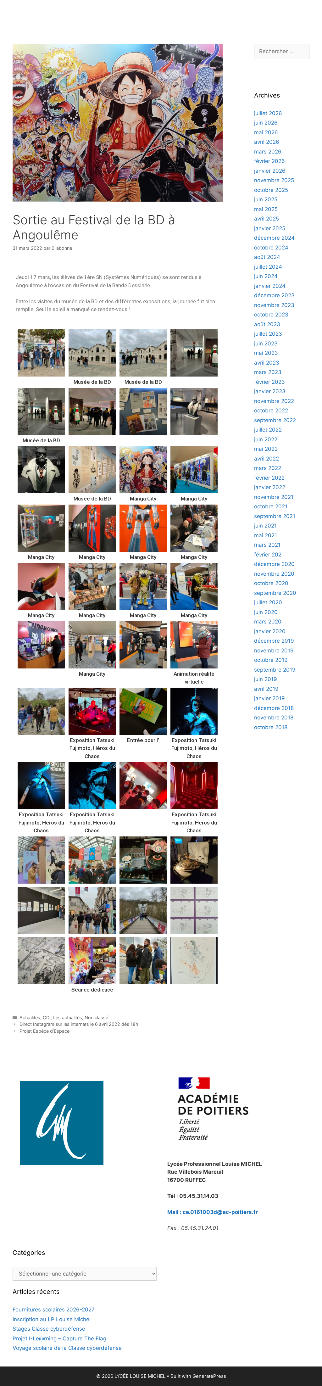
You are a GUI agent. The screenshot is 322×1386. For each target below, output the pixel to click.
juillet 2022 (268, 430)
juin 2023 (266, 343)
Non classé (96, 1017)
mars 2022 (267, 468)
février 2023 (269, 382)
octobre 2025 (271, 190)
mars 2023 (267, 372)
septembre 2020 (275, 593)
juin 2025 (265, 199)
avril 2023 (266, 363)
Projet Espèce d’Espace (44, 1031)
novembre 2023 (274, 305)
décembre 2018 (274, 708)
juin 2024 (266, 276)
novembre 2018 (273, 717)
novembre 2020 (274, 574)
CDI (47, 1017)
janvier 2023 (270, 391)
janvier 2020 (270, 631)
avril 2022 (266, 458)
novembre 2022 (274, 401)
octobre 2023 (271, 314)
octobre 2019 (271, 660)
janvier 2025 (269, 228)
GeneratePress (209, 1376)
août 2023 (267, 324)
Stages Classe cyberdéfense (49, 1329)
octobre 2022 (271, 410)
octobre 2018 (270, 727)
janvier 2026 (270, 171)
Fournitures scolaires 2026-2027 (54, 1309)
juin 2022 (265, 439)
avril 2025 (266, 218)
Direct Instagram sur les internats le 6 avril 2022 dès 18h (78, 1024)
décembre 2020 (274, 564)
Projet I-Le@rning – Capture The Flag (59, 1338)
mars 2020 (267, 621)
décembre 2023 (274, 295)
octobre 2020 (271, 583)
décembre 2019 (274, 641)
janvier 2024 (270, 286)
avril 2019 (266, 689)
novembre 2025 (274, 180)
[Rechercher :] (281, 51)
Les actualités (67, 1017)
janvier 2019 (269, 698)
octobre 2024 (271, 247)
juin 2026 (266, 123)
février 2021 (269, 554)
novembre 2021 (273, 497)
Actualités (29, 1017)
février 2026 (269, 161)
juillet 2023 (268, 334)
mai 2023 (266, 353)
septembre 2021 (274, 516)
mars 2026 (267, 151)
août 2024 (267, 257)
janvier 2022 (269, 487)
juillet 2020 (268, 602)
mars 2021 (267, 545)
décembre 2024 (274, 238)
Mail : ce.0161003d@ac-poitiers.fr (212, 1212)
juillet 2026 (268, 113)
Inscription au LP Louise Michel (52, 1319)
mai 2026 (266, 132)
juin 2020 (266, 612)
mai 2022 (266, 449)
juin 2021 (265, 526)
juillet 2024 (268, 267)
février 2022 (269, 478)
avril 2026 (266, 142)
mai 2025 (266, 209)
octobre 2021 (270, 506)
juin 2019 (265, 679)
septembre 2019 (275, 670)
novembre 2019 (274, 650)
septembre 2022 (275, 420)
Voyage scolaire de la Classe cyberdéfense (67, 1348)
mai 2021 (265, 535)
